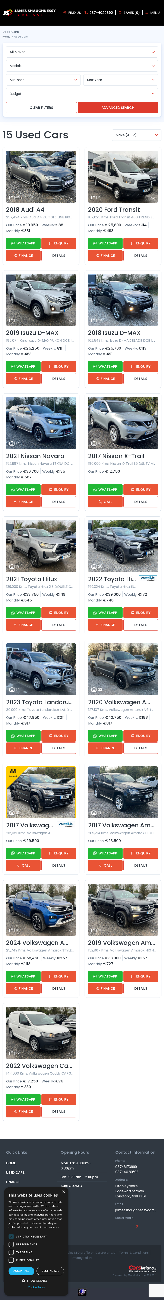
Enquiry (61, 243)
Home (6, 36)
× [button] (63, 1192)
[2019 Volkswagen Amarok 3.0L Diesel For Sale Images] (123, 910)
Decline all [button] (50, 1271)
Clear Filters (41, 107)
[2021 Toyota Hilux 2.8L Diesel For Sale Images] (41, 546)
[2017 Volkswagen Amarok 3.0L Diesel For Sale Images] (41, 792)
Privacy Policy (82, 1258)
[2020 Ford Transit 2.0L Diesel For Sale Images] (123, 177)
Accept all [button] (21, 1271)
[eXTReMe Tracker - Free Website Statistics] (82, 1294)
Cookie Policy (36, 1287)
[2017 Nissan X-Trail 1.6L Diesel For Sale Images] (123, 423)
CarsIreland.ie (137, 1275)
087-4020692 (126, 1171)
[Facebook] (137, 1226)
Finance (26, 255)
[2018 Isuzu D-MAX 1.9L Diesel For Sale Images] (123, 300)
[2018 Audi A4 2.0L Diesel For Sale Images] (41, 177)
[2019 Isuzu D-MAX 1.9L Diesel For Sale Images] (41, 300)
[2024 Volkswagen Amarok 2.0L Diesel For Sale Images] (41, 910)
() (131, 12)
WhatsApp (25, 243)
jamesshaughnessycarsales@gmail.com (136, 1210)
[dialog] (36, 1241)
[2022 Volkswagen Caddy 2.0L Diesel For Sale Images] (41, 1033)
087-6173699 (126, 1166)
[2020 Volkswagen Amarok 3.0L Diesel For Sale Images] (123, 669)
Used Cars (15, 1172)
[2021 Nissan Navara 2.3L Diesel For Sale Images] (41, 423)
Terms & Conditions (134, 1253)
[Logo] (29, 13)
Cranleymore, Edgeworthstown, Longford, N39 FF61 (130, 1191)
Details (58, 255)
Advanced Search (117, 107)
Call (108, 501)
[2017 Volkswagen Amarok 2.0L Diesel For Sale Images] (123, 792)
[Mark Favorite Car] (71, 198)
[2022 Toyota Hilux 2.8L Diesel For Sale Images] (123, 546)
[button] (36, 1280)
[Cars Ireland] (142, 1268)
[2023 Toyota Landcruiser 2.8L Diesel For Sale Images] (41, 669)
